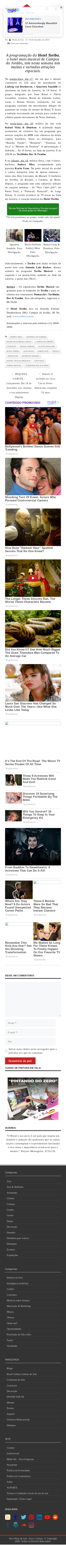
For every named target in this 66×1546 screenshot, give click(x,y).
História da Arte (15, 1277)
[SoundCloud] (23, 1526)
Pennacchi (13, 356)
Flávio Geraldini (47, 346)
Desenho (11, 1232)
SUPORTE (12, 1487)
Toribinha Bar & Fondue (37, 365)
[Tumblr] (7, 1526)
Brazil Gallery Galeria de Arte (22, 1374)
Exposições (12, 1255)
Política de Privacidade (18, 1470)
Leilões (10, 1289)
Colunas (11, 1204)
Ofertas (10, 1317)
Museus (10, 1402)
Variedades (12, 1346)
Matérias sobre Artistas (18, 1300)
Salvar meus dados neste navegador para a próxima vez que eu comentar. (33, 1051)
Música (10, 1312)
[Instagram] (31, 1526)
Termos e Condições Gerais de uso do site (27, 1493)
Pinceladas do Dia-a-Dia (19, 1334)
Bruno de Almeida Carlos (19, 342)
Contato (11, 1448)
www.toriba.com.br (23, 316)
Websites (11, 1425)
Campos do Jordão (44, 342)
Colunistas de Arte (16, 1380)
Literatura (12, 1295)
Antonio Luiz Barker (36, 337)
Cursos (10, 1215)
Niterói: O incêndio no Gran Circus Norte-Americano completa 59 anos (45, 383)
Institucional (13, 1453)
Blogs (9, 1368)
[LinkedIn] (39, 1519)
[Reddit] (55, 1519)
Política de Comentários (19, 1476)
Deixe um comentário (19, 43)
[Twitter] (23, 1519)
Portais (10, 1408)
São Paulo (39, 361)
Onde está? (12, 1323)
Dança (10, 1221)
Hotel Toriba (13, 351)
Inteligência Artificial (17, 1283)
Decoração (12, 1227)
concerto (11, 346)
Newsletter (12, 1465)
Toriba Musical (14, 365)
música (56, 351)
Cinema (10, 1198)
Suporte (11, 1414)
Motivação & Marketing (19, 1306)
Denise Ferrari (27, 346)
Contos (10, 1210)
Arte (9, 1181)
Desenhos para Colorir (18, 1238)
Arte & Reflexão (15, 1187)
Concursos (12, 1385)
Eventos (11, 1249)
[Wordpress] (15, 1526)
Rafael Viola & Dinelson (18, 361)
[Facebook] (15, 1519)
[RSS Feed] (7, 1519)
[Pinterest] (31, 1519)
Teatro (10, 1340)
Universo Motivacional (18, 1419)
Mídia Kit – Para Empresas (20, 1459)
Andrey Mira (16, 337)
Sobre (10, 1482)
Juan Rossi (29, 351)
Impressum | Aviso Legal (19, 1499)
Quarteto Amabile (30, 356)
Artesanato (12, 1192)
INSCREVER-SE (15, 1397)
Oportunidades (14, 1329)
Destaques (12, 1244)
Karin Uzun (43, 351)
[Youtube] (47, 1519)
